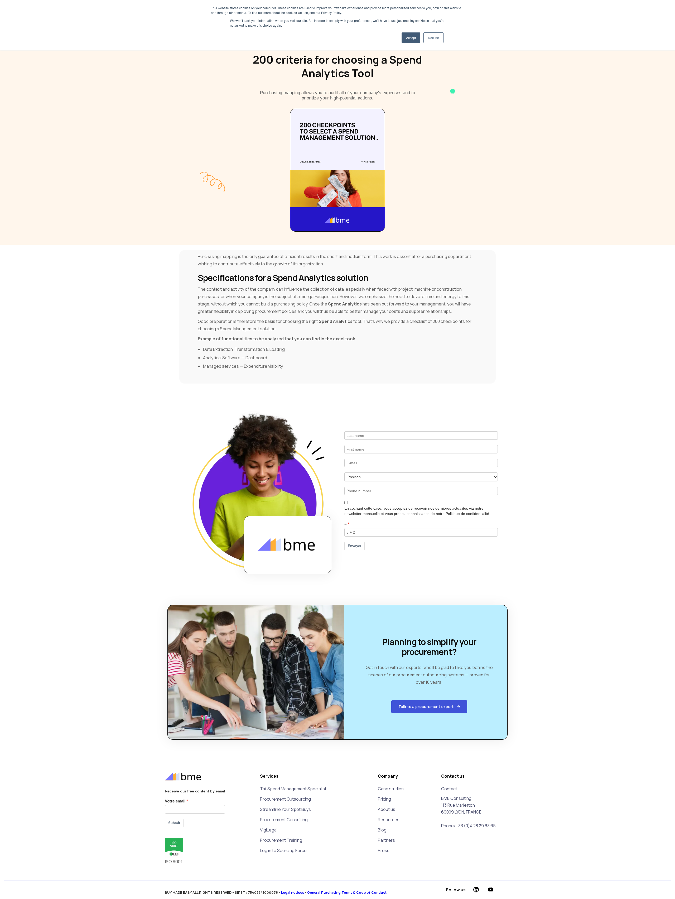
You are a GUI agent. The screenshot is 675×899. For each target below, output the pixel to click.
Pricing (384, 799)
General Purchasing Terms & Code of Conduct (347, 892)
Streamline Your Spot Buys (285, 809)
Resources (388, 820)
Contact (449, 789)
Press (383, 850)
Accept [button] (411, 37)
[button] (429, 706)
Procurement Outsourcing (285, 799)
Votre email (175, 801)
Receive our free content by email (195, 791)
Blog (382, 830)
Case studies (391, 789)
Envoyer (354, 546)
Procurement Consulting (284, 820)
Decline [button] (433, 37)
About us (386, 809)
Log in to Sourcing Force (283, 850)
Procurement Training (281, 840)
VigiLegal (268, 830)
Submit (174, 823)
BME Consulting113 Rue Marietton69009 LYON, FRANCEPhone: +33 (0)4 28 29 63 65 (468, 812)
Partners (386, 840)
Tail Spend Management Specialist (293, 789)
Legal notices (292, 892)
